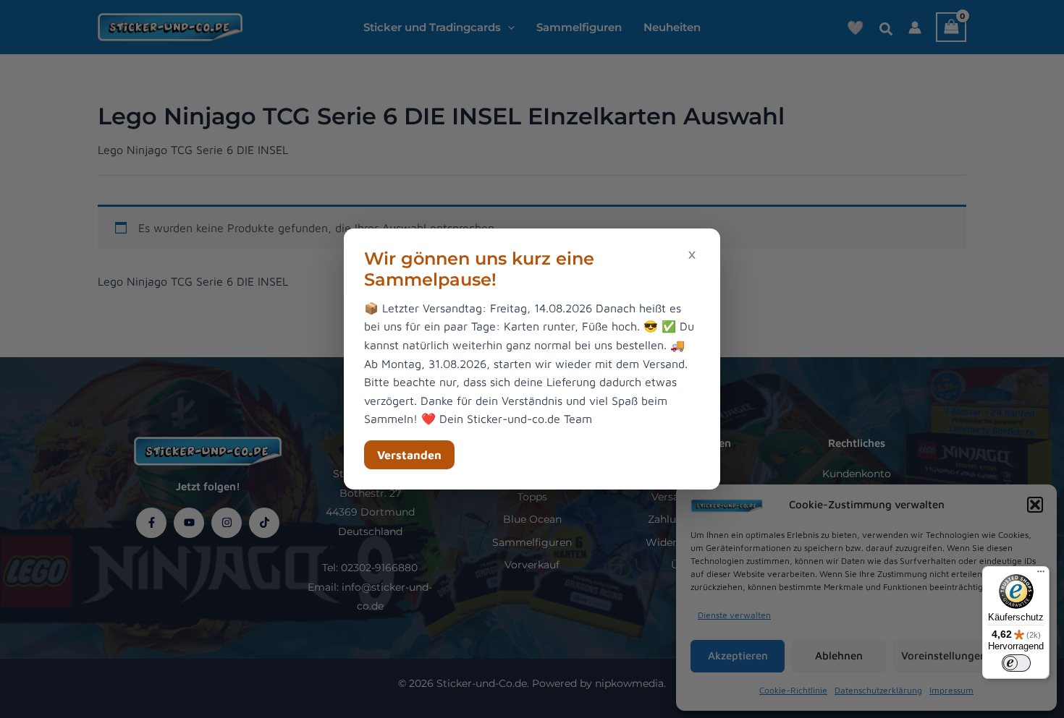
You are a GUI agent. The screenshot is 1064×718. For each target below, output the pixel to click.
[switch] (1016, 663)
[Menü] (1041, 575)
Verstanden (409, 454)
